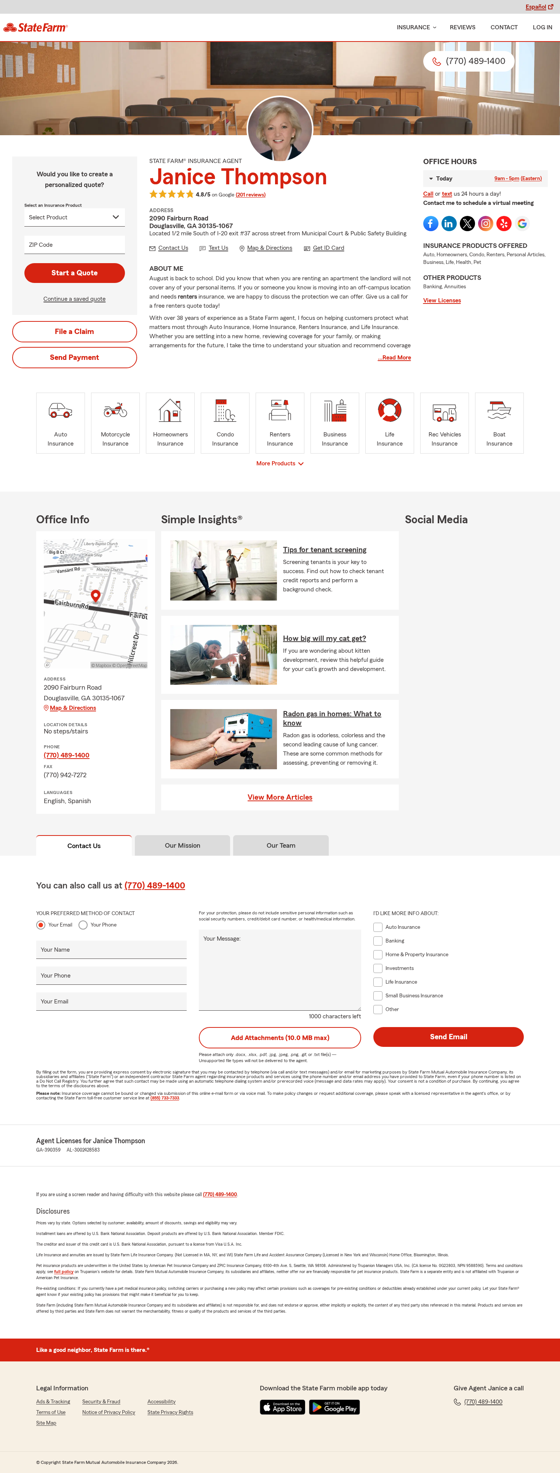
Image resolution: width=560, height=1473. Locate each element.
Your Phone (104, 925)
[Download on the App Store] (283, 1407)
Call (428, 194)
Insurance (413, 27)
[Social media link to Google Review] (522, 223)
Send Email (448, 1037)
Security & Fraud (101, 1401)
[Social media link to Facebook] (430, 223)
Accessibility (161, 1401)
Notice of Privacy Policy (108, 1412)
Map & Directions (73, 708)
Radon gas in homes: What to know (332, 718)
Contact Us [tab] (84, 845)
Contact (504, 27)
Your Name (55, 950)
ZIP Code (41, 245)
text (447, 194)
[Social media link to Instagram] (485, 223)
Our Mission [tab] (182, 845)
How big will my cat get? (324, 638)
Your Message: (222, 939)
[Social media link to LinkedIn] (449, 223)
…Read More (394, 358)
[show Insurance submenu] (433, 28)
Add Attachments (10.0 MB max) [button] (280, 1037)
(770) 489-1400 (67, 755)
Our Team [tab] (281, 845)
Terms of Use (51, 1412)
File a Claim (74, 331)
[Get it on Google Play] (334, 1407)
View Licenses (442, 300)
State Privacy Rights (170, 1412)
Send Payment (74, 357)
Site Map (46, 1423)
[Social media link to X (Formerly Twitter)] (467, 223)
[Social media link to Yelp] (504, 223)
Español (536, 7)
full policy (64, 1271)
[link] (35, 27)
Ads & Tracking (53, 1401)
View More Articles (280, 797)
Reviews (462, 27)
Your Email (60, 925)
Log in (542, 27)
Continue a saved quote (74, 299)
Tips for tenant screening (324, 550)
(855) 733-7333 (164, 1098)
